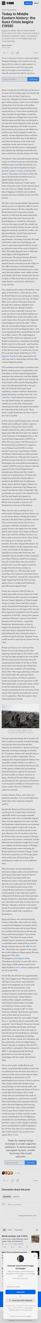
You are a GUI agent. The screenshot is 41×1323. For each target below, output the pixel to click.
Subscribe (21, 1292)
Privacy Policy (27, 1310)
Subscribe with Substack (22, 1300)
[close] (34, 1256)
